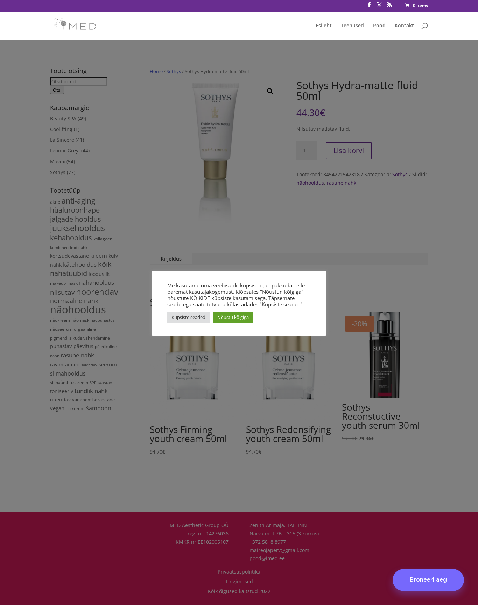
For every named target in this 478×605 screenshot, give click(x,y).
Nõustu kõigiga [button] (233, 317)
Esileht (324, 26)
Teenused (352, 26)
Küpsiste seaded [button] (188, 317)
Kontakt (404, 26)
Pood (379, 26)
